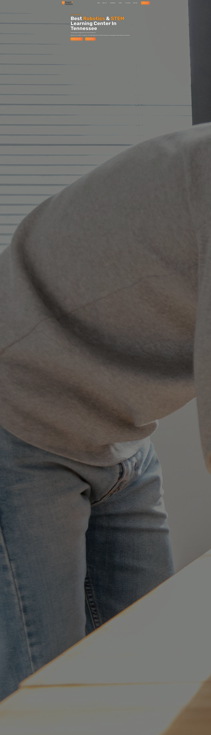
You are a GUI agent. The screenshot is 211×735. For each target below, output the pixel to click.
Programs (112, 3)
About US (104, 3)
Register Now (90, 39)
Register (135, 3)
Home (98, 3)
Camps (120, 3)
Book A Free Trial (77, 39)
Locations (127, 3)
